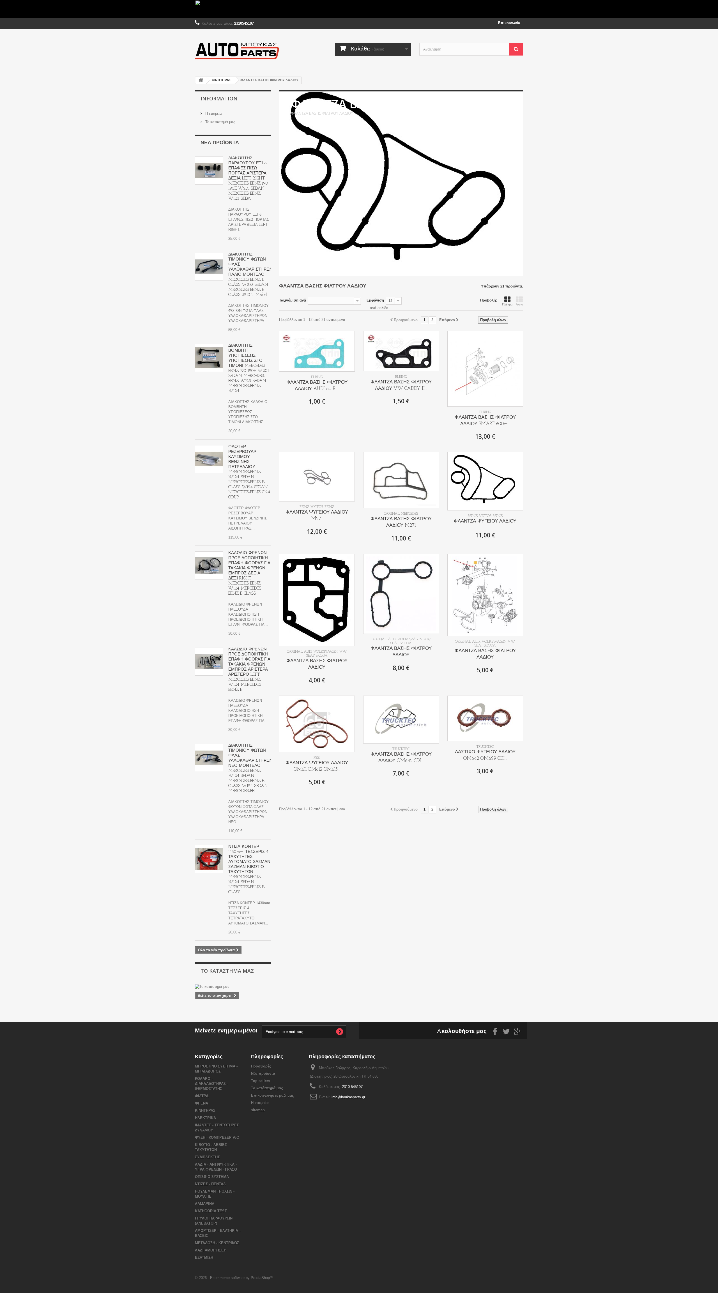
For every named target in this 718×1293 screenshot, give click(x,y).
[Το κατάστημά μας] (233, 986)
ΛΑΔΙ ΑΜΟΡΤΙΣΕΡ (210, 1250)
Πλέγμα (507, 304)
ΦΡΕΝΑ (201, 1103)
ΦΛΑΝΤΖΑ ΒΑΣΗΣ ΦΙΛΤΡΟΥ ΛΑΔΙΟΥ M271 (401, 522)
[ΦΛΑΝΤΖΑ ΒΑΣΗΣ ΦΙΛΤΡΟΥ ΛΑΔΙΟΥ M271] (401, 480)
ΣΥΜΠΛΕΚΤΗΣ (207, 1157)
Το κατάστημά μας (219, 122)
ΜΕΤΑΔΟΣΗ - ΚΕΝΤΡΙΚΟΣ (217, 1243)
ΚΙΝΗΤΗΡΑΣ (205, 1110)
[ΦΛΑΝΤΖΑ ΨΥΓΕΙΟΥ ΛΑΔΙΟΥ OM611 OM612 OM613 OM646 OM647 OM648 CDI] (317, 723)
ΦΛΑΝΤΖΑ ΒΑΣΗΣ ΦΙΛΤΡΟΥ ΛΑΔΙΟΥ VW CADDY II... (401, 385)
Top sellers (260, 1081)
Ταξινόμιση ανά (292, 300)
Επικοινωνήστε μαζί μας (272, 1095)
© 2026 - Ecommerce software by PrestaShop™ (234, 1278)
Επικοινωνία (509, 23)
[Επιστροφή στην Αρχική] (200, 80)
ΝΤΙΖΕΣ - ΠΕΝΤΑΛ (210, 1184)
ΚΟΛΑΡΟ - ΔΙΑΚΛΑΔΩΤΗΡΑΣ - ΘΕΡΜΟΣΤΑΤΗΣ (211, 1083)
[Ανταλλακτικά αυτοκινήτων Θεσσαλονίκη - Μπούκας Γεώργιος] (247, 50)
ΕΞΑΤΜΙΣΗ (204, 1257)
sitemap (258, 1110)
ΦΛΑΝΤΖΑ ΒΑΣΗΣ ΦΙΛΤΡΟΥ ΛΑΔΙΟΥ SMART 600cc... (485, 420)
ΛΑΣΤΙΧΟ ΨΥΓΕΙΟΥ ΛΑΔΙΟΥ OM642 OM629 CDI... (485, 755)
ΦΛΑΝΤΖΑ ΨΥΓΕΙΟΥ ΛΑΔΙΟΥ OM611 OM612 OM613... (317, 766)
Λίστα (519, 304)
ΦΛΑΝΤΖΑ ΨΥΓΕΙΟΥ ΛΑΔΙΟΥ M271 (317, 515)
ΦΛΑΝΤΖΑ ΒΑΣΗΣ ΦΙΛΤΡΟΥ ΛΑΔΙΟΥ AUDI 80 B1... (317, 385)
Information (219, 98)
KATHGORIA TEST (211, 1211)
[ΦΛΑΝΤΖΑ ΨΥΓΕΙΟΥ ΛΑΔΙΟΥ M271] (317, 477)
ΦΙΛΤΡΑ (201, 1096)
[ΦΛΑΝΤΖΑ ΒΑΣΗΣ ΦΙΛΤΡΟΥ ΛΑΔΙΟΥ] (317, 599)
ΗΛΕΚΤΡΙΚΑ (205, 1118)
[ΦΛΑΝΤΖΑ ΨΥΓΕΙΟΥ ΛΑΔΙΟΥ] (485, 481)
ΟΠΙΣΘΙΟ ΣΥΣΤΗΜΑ (212, 1177)
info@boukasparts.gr (348, 1097)
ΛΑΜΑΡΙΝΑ (204, 1204)
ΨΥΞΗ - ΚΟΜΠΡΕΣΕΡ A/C (217, 1137)
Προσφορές (261, 1066)
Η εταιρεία (213, 113)
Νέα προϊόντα (220, 143)
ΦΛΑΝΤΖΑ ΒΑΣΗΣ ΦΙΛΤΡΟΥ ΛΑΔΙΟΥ (317, 664)
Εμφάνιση (375, 300)
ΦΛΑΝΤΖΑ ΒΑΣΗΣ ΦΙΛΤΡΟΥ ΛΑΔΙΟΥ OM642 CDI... (401, 757)
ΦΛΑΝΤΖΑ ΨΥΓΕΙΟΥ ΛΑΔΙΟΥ (485, 521)
